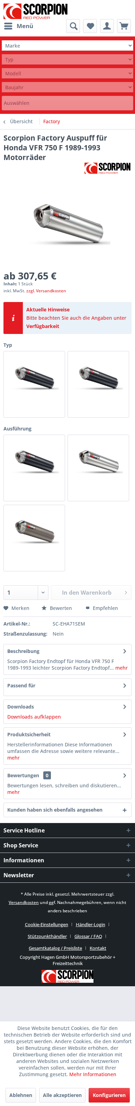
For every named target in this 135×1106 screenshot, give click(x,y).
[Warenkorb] (124, 26)
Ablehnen (20, 1095)
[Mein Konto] (107, 26)
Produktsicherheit (29, 734)
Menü (25, 26)
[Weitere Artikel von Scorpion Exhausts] (107, 168)
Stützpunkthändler (47, 936)
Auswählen (16, 103)
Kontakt (98, 948)
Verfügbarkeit (42, 326)
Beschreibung (23, 651)
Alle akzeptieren (62, 1095)
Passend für (21, 685)
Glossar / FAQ (88, 936)
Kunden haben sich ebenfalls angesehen (54, 809)
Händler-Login (90, 924)
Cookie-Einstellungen (46, 924)
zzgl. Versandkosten (46, 291)
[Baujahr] (67, 87)
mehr (121, 667)
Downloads (20, 706)
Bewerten (60, 608)
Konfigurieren (109, 1095)
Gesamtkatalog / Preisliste (55, 948)
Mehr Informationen (92, 1074)
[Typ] (67, 59)
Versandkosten (24, 902)
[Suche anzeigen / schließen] (73, 26)
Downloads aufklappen (34, 716)
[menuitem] (18, 26)
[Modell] (67, 73)
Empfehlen (104, 608)
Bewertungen (23, 775)
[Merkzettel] (90, 26)
